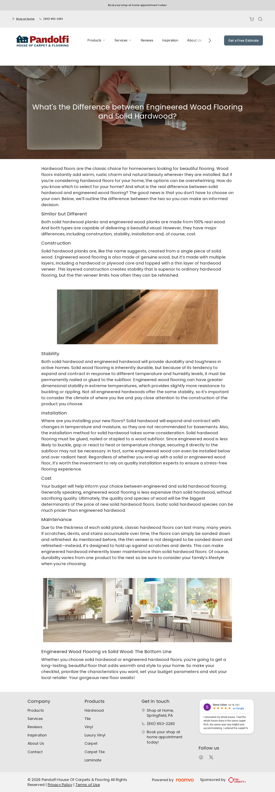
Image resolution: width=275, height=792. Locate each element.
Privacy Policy (60, 784)
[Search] (260, 19)
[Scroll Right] (208, 40)
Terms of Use (87, 784)
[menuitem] (96, 40)
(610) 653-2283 (53, 19)
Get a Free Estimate (243, 40)
